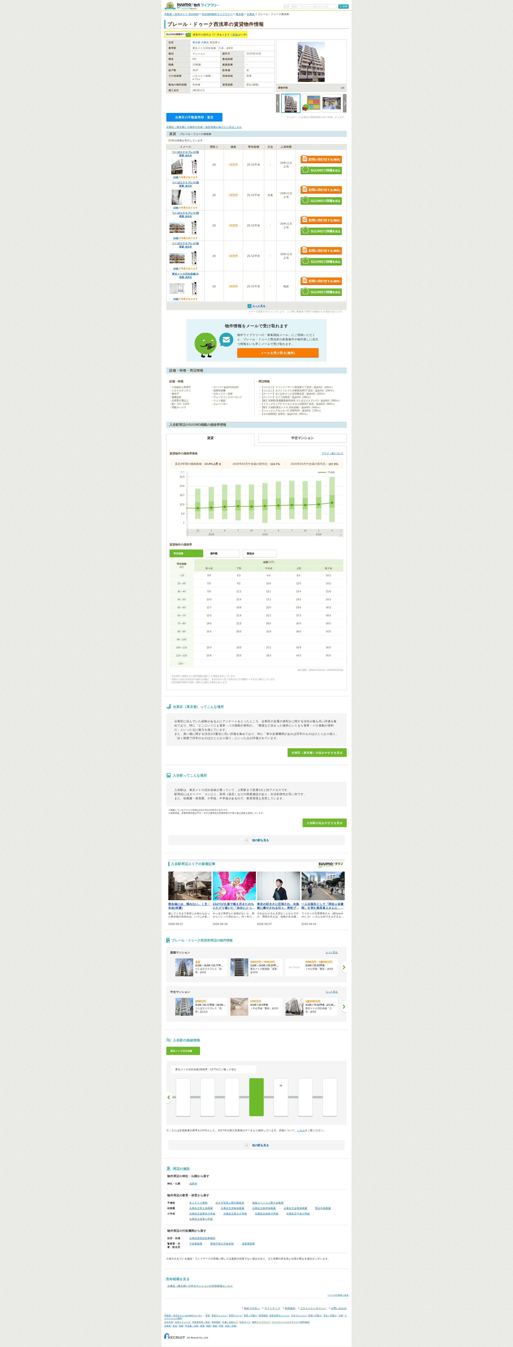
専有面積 (178, 553)
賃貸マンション (219, 1315)
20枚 (176, 177)
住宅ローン (244, 1322)
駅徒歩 (250, 553)
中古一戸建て (330, 1315)
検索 (345, 6)
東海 (202, 1326)
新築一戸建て (315, 1315)
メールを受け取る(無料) (278, 353)
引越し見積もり (230, 1322)
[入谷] (256, 1097)
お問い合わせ (339, 1308)
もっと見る (332, 952)
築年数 (214, 553)
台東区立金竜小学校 (201, 1219)
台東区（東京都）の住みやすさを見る (317, 752)
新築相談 (216, 1322)
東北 (175, 1326)
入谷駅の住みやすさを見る (325, 823)
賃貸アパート (235, 1315)
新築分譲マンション (279, 1315)
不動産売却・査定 (201, 1322)
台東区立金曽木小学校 (202, 1213)
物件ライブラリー (261, 1322)
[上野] (232, 1097)
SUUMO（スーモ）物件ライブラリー (191, 5)
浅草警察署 (248, 1243)
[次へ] (344, 967)
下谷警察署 (195, 1243)
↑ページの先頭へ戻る (338, 1295)
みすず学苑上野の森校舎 (230, 1202)
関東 (181, 1326)
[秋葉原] (183, 1097)
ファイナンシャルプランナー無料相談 (290, 1322)
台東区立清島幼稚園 (232, 1208)
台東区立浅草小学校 (266, 1213)
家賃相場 (263, 1315)
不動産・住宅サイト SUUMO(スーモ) (183, 1315)
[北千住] (330, 1097)
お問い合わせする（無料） (321, 159)
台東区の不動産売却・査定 (194, 117)
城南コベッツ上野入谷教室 (268, 1202)
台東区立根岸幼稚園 (264, 1208)
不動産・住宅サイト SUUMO (181, 14)
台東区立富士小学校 (235, 1213)
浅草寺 (193, 1183)
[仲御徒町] (208, 1097)
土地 (340, 1315)
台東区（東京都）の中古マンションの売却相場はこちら (200, 1286)
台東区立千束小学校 (298, 1213)
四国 (215, 1326)
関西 (208, 1326)
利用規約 (290, 1308)
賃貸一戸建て (250, 1315)
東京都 (240, 14)
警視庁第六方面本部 (222, 1243)
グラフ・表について (332, 453)
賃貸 (235, 34)
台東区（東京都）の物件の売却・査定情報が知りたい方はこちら (204, 127)
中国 (221, 1326)
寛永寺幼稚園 (323, 1208)
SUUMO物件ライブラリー (217, 14)
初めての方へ (252, 1308)
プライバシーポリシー (313, 1308)
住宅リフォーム (182, 1322)
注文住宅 (168, 1322)
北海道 (167, 1326)
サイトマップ (272, 1308)
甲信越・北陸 (191, 1326)
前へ (169, 1097)
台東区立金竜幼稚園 (295, 1208)
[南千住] (305, 1097)
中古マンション (299, 1315)
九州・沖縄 (230, 1326)
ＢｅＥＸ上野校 (198, 1202)
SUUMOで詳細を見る (321, 170)
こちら (301, 1130)
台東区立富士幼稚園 (201, 1208)
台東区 (251, 14)
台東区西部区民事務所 (202, 1238)
